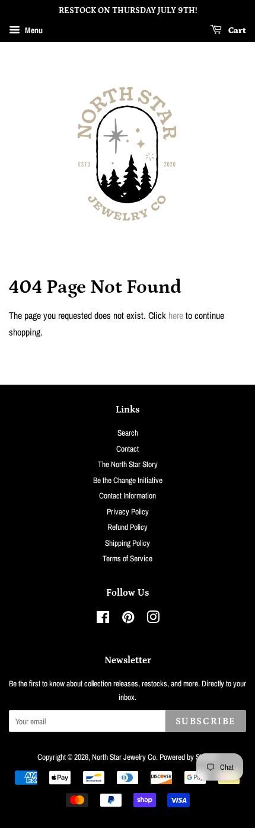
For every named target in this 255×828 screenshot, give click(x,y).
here (175, 315)
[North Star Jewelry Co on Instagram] (153, 619)
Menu (33, 30)
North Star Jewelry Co (124, 757)
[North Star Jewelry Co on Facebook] (103, 619)
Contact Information (127, 495)
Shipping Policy (127, 543)
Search (127, 432)
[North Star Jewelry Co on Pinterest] (128, 619)
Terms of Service (127, 558)
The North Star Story (128, 464)
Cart (236, 31)
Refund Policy (127, 527)
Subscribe (206, 721)
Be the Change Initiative (127, 480)
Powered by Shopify (189, 757)
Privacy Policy (128, 511)
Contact (127, 448)
